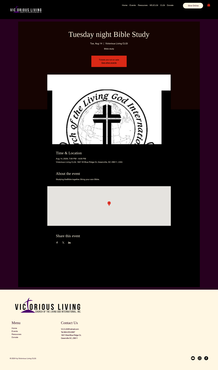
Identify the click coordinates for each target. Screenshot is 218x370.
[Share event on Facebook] (57, 243)
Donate (15, 337)
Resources (16, 334)
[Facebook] (206, 358)
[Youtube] (193, 358)
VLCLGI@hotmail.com (70, 329)
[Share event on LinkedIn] (69, 243)
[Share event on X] (63, 243)
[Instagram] (200, 358)
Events (15, 331)
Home (14, 328)
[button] (208, 4)
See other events (109, 63)
